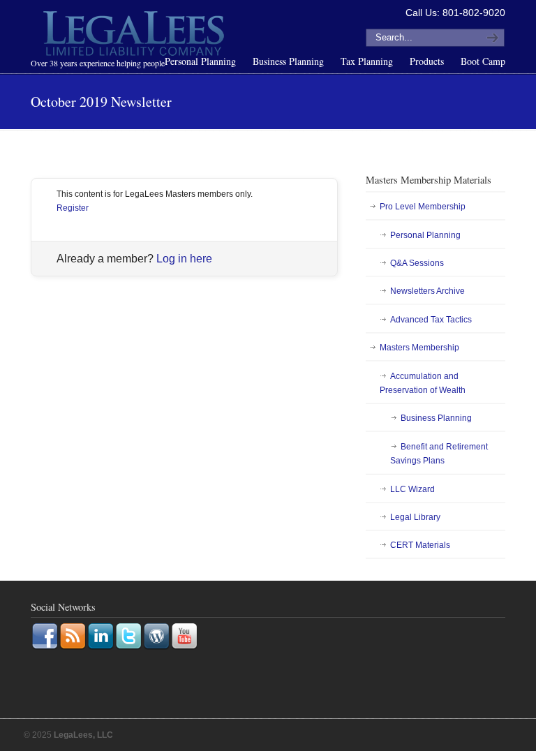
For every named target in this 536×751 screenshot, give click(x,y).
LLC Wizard (412, 489)
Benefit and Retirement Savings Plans (439, 454)
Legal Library (415, 517)
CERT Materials (420, 545)
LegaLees (135, 35)
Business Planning (436, 418)
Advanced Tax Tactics (431, 320)
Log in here (184, 259)
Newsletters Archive (427, 291)
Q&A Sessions (417, 263)
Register (73, 208)
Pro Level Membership (423, 206)
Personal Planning (425, 235)
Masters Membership (419, 347)
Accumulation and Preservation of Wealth (423, 383)
